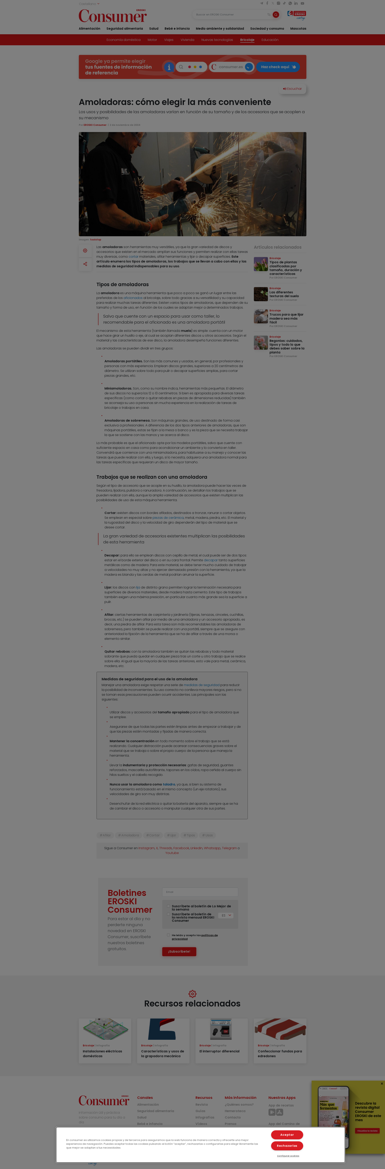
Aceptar (287, 1135)
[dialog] (200, 1145)
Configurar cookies (288, 1156)
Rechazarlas (287, 1146)
